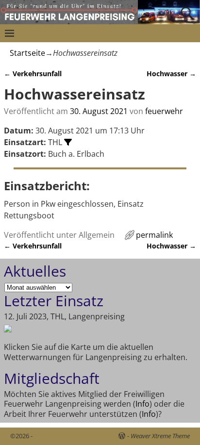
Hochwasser (171, 73)
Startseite (27, 53)
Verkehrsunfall (33, 73)
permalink (154, 235)
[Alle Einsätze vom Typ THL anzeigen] (68, 142)
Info (142, 403)
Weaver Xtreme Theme (160, 435)
